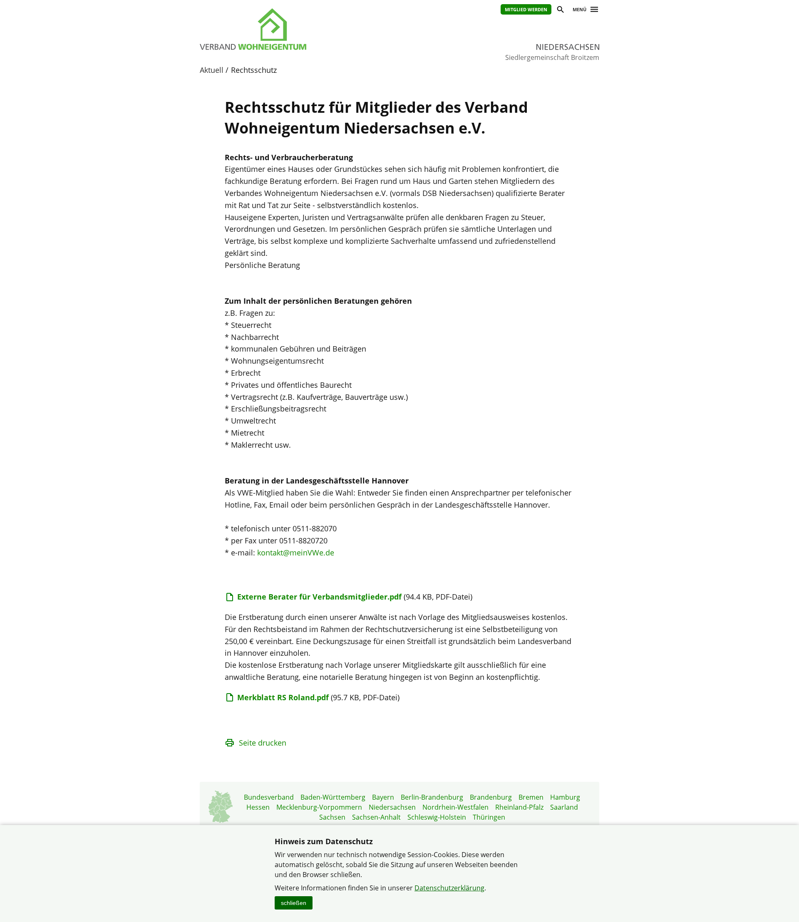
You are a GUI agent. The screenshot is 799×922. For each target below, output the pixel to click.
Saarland (564, 807)
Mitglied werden (526, 9)
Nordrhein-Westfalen (455, 807)
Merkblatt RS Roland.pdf (283, 697)
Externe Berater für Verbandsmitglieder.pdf (319, 597)
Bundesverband (269, 797)
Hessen (258, 807)
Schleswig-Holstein (436, 817)
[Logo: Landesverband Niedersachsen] (291, 29)
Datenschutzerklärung (449, 887)
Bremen (531, 797)
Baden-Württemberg (332, 797)
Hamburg (565, 797)
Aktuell (211, 70)
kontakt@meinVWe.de (295, 553)
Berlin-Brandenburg (432, 797)
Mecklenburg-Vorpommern (319, 807)
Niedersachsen (392, 807)
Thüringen (489, 817)
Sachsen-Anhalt (376, 817)
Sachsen (332, 817)
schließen (293, 903)
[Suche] (560, 10)
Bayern (383, 797)
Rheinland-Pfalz (519, 807)
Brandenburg (491, 797)
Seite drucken (262, 743)
